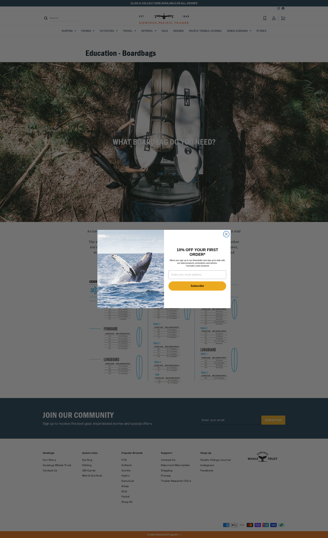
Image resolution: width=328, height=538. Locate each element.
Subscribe (197, 285)
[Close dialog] (226, 234)
